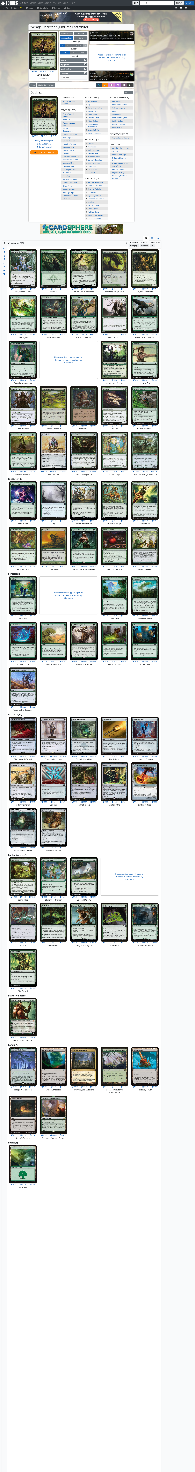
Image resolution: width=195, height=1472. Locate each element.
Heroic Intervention (95, 108)
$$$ (82, 53)
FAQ (6, 8)
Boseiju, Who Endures (120, 148)
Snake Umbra (117, 114)
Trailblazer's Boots (95, 218)
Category (133, 246)
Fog (89, 105)
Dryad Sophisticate (70, 134)
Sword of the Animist (95, 215)
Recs (69, 8)
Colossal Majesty (118, 108)
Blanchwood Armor (119, 105)
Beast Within (92, 101)
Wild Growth (117, 127)
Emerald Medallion (95, 189)
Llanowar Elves (68, 163)
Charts (32, 85)
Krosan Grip (92, 114)
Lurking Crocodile (69, 169)
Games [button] (17, 8)
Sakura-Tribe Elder (70, 183)
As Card (81, 34)
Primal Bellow (93, 121)
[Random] (176, 8)
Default (144, 246)
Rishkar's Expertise (95, 160)
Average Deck (67, 38)
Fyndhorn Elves (69, 147)
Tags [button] (72, 3)
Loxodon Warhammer (96, 199)
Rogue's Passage (118, 172)
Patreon (57, 8)
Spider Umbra (117, 121)
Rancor (115, 111)
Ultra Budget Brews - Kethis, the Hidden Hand (109, 76)
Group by (134, 242)
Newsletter (44, 8)
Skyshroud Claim (94, 163)
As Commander (67, 34)
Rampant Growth (94, 157)
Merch (31, 8)
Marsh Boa (67, 173)
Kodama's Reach (94, 150)
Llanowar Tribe (68, 166)
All (63, 45)
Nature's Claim (93, 118)
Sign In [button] (179, 3)
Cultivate (91, 143)
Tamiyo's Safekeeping (96, 133)
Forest (115, 151)
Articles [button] (23, 3)
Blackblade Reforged (95, 182)
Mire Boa (66, 176)
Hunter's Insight (94, 111)
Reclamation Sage (70, 179)
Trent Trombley (124, 33)
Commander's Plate (95, 186)
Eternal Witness (69, 141)
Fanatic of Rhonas (70, 144)
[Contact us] (181, 8)
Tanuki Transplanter (70, 189)
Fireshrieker (92, 192)
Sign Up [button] (189, 3)
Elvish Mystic (68, 137)
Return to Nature (94, 130)
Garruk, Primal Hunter (120, 138)
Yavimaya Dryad (69, 192)
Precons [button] (56, 3)
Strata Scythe (93, 209)
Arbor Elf (66, 120)
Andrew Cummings (123, 73)
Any (64, 53)
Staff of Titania (93, 205)
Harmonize (92, 147)
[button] (44, 152)
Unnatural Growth (119, 124)
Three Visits (92, 166)
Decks (81, 38)
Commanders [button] (44, 3)
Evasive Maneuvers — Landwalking (105, 36)
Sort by (144, 242)
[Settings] (186, 8)
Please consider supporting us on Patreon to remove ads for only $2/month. (68, 360)
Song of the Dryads (119, 118)
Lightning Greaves (95, 195)
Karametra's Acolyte (70, 160)
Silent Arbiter (68, 186)
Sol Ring (91, 202)
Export (127, 92)
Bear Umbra (116, 101)
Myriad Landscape (119, 155)
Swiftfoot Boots (93, 212)
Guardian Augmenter (71, 156)
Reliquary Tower (118, 169)
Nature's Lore (93, 153)
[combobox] (157, 3)
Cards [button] (32, 3)
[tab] (146, 238)
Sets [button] (64, 3)
